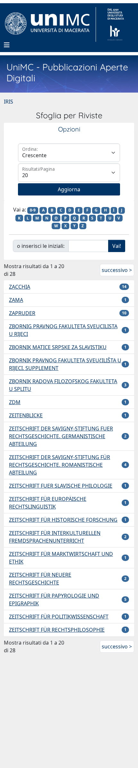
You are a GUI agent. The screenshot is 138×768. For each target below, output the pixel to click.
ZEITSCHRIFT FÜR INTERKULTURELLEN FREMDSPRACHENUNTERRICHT (54, 536)
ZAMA (16, 299)
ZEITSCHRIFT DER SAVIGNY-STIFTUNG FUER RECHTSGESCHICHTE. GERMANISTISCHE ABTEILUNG (61, 436)
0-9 (33, 210)
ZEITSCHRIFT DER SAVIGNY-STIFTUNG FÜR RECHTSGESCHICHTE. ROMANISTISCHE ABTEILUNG (59, 465)
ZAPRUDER (22, 313)
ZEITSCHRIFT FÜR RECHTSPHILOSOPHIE (57, 629)
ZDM (15, 402)
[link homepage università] (115, 24)
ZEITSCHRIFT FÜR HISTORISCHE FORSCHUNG (63, 519)
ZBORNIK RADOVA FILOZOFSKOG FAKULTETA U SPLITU (63, 385)
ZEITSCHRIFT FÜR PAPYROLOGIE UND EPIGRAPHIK (54, 599)
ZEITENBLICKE (26, 415)
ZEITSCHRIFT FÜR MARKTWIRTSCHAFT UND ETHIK (61, 557)
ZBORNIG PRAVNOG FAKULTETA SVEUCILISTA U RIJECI (63, 330)
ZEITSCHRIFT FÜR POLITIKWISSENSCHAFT (58, 616)
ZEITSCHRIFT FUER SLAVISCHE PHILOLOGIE (60, 485)
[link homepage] (50, 24)
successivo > (117, 270)
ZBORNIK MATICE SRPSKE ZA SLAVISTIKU (58, 347)
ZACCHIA (19, 286)
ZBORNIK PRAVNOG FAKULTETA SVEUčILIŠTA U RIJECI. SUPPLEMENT (65, 364)
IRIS (8, 101)
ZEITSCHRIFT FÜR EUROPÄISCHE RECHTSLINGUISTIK (47, 502)
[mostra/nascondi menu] (7, 45)
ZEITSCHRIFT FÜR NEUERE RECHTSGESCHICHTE (40, 578)
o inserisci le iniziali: (41, 245)
